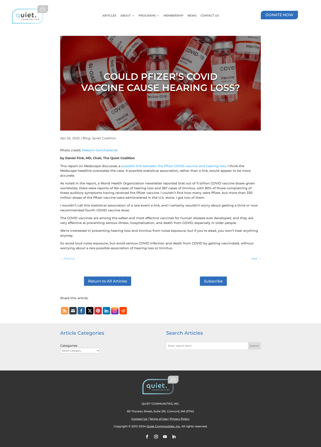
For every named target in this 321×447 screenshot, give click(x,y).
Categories (68, 345)
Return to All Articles (107, 281)
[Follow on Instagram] (156, 436)
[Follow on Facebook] (147, 436)
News (191, 15)
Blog (86, 138)
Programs (147, 15)
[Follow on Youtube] (165, 436)
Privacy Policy (179, 419)
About (125, 15)
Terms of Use (158, 419)
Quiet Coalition (104, 138)
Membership (173, 15)
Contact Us (209, 15)
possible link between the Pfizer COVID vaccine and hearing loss (173, 166)
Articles (109, 15)
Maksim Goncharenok (100, 150)
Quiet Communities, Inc (163, 426)
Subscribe (213, 281)
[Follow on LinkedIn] (174, 436)
